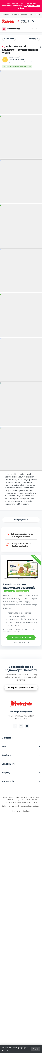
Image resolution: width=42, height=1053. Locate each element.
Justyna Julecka (16, 60)
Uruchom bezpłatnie (20, 637)
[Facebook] (15, 726)
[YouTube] (27, 726)
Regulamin (16, 811)
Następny (32, 39)
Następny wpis (20, 520)
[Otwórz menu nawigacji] (38, 21)
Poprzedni (10, 39)
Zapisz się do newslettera (22, 687)
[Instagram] (21, 726)
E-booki (37, 15)
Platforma (23, 15)
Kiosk (30, 15)
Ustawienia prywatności (30, 806)
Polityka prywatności (10, 806)
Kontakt (26, 811)
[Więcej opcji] (40, 47)
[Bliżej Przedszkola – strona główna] (8, 21)
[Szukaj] (33, 21)
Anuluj (35, 1049)
